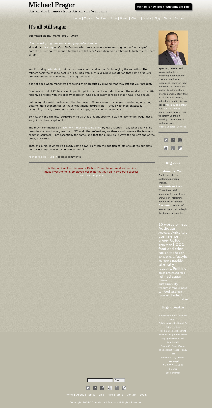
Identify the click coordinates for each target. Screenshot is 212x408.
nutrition (178, 260)
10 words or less (173, 224)
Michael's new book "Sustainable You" (163, 6)
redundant (53, 69)
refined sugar (88, 43)
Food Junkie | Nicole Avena (173, 331)
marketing (165, 260)
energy (164, 240)
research (164, 280)
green (170, 252)
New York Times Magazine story (81, 127)
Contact (179, 18)
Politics (179, 268)
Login (143, 395)
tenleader (164, 295)
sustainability (168, 284)
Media (147, 18)
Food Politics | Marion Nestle (173, 335)
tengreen (176, 291)
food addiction (171, 249)
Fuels (162, 252)
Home (77, 18)
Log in (53, 156)
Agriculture (179, 232)
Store (119, 395)
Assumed (165, 205)
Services (91, 175)
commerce (168, 236)
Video (83, 175)
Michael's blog (37, 156)
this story (47, 47)
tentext (176, 295)
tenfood (164, 291)
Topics (88, 18)
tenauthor (165, 287)
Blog (157, 18)
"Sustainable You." (173, 108)
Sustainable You (171, 171)
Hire (110, 395)
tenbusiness (179, 287)
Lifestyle (180, 257)
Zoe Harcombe (173, 373)
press (162, 272)
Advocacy (164, 232)
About (167, 18)
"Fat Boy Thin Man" (176, 105)
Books (124, 18)
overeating (165, 269)
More (185, 299)
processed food (175, 272)
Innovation (165, 256)
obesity (41, 43)
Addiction (168, 228)
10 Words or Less (170, 186)
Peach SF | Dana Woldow (173, 346)
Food (32, 43)
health (179, 252)
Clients (100, 175)
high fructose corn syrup (63, 43)
